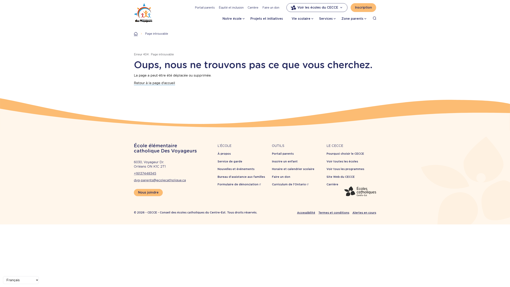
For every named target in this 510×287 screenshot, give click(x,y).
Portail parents (205, 7)
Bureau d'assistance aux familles (241, 176)
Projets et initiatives (266, 19)
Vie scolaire (301, 19)
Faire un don (270, 7)
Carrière (253, 7)
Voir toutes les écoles (342, 161)
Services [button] (326, 19)
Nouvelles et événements (236, 169)
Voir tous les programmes (345, 169)
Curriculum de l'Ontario (289, 184)
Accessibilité (306, 212)
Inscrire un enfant (285, 161)
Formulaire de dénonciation (238, 184)
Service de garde (230, 161)
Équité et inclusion (231, 7)
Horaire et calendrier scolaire (293, 169)
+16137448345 (145, 173)
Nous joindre (148, 192)
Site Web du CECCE (341, 176)
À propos (224, 153)
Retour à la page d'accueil (154, 83)
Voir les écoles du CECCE (317, 7)
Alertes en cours (364, 212)
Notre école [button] (232, 19)
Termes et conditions (333, 212)
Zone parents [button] (352, 19)
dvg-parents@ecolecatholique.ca (160, 180)
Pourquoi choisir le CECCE (345, 153)
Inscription (363, 7)
